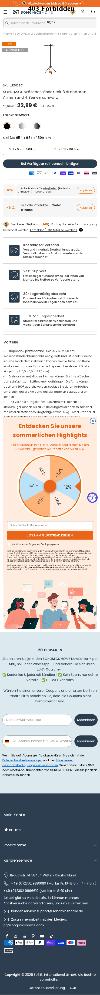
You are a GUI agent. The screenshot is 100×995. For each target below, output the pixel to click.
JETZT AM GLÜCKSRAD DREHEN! (50, 535)
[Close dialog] (93, 421)
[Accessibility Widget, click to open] (92, 497)
